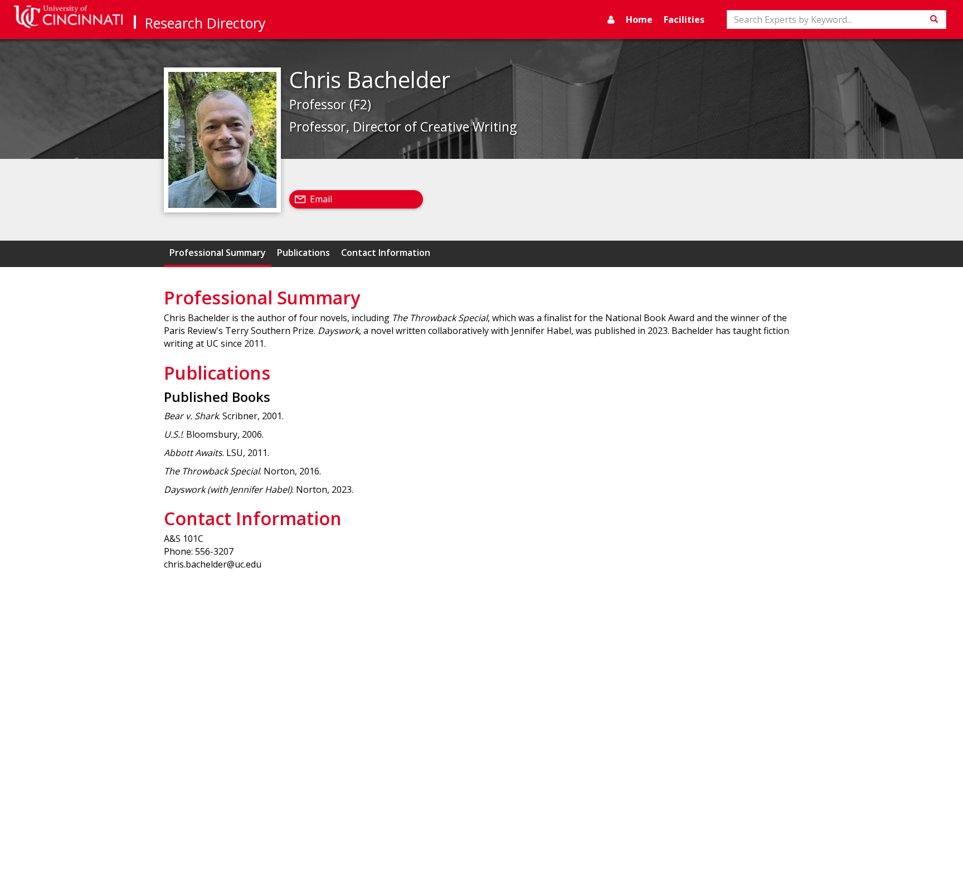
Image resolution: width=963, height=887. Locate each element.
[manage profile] (611, 19)
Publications (303, 252)
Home (639, 19)
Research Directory (205, 22)
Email (321, 199)
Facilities (684, 19)
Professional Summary (217, 252)
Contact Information (385, 252)
